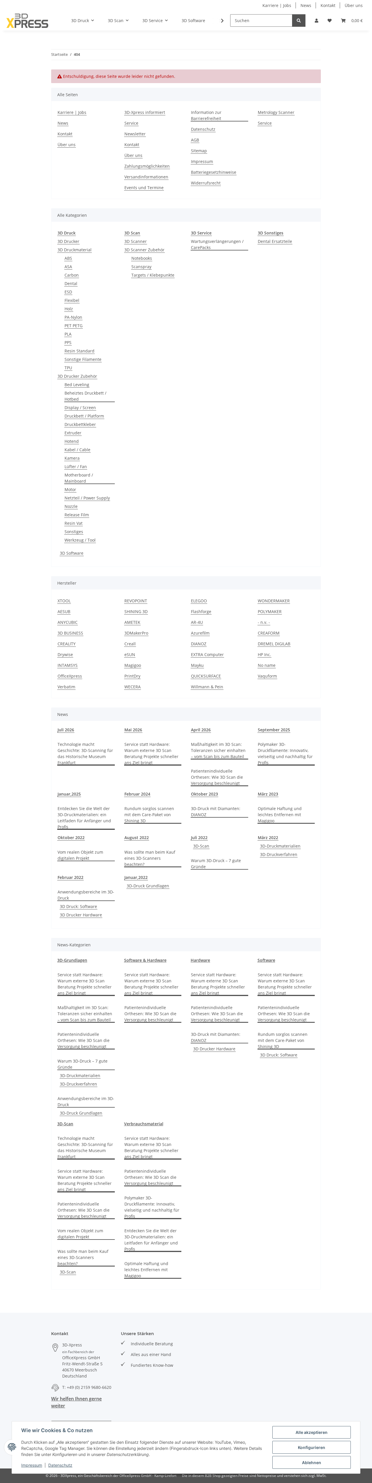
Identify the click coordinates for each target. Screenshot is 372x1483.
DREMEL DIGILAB (274, 643)
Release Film (77, 514)
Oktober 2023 (204, 794)
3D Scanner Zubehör (144, 249)
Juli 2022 (199, 837)
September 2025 (274, 729)
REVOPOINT (135, 600)
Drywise (65, 654)
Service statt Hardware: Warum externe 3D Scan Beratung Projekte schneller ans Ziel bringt (151, 753)
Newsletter (135, 134)
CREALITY (67, 643)
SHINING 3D (136, 611)
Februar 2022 (70, 877)
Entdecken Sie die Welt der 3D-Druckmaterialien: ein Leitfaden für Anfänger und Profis (84, 818)
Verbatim (66, 686)
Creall (130, 643)
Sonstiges (74, 531)
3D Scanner (135, 241)
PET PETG (74, 325)
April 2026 (201, 729)
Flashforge (201, 611)
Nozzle (71, 506)
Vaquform (267, 676)
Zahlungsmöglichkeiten (147, 166)
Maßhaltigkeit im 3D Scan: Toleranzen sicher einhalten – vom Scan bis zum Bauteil (218, 750)
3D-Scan (201, 846)
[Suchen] (298, 20)
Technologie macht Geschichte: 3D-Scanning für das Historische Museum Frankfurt (85, 753)
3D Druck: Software (78, 906)
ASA (68, 266)
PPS (68, 342)
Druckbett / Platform (84, 416)
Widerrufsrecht (206, 183)
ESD (68, 292)
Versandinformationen (146, 177)
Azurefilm (200, 633)
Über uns (354, 5)
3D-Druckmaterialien (280, 846)
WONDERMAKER (274, 600)
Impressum (31, 1465)
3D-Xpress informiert (144, 112)
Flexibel (72, 300)
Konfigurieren (311, 1447)
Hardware (200, 960)
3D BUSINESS (70, 633)
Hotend (72, 441)
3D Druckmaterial (75, 249)
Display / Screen (80, 407)
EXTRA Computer (207, 654)
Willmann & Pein (207, 686)
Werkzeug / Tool (80, 540)
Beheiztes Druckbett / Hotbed (85, 396)
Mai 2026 (133, 729)
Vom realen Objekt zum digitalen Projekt (80, 855)
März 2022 (268, 837)
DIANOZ (198, 643)
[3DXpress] (27, 21)
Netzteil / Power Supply (87, 498)
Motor (70, 489)
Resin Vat (74, 523)
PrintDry (132, 676)
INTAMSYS (68, 665)
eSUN (129, 654)
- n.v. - (264, 622)
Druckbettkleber (80, 424)
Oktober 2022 (71, 837)
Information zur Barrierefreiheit (206, 115)
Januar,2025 (69, 794)
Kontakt (328, 5)
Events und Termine (144, 187)
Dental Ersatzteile (275, 241)
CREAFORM (269, 633)
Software (266, 960)
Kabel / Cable (77, 449)
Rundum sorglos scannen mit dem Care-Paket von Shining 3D (149, 814)
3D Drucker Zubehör (77, 376)
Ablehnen (311, 1462)
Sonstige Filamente (83, 359)
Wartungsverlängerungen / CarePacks (217, 244)
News (306, 5)
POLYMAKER (270, 611)
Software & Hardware (145, 960)
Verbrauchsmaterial (143, 1123)
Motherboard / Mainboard (79, 478)
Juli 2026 (66, 729)
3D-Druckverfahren (278, 854)
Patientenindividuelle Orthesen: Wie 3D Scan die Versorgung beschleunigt (217, 777)
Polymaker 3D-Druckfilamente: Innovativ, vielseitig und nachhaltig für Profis (285, 753)
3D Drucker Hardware (81, 915)
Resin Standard (79, 351)
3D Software (71, 553)
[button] (316, 20)
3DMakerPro (136, 633)
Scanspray (141, 266)
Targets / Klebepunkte (152, 275)
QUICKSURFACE (206, 676)
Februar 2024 (137, 794)
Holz (69, 308)
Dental (71, 283)
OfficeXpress (70, 676)
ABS (68, 258)
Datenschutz (60, 1465)
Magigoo (132, 665)
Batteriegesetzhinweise (213, 172)
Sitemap (199, 150)
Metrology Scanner (276, 112)
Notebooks (141, 258)
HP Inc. (264, 654)
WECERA (132, 686)
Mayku (197, 665)
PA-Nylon (73, 317)
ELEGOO (199, 600)
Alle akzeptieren (312, 1432)
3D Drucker (68, 241)
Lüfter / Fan (76, 466)
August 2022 (136, 837)
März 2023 (268, 794)
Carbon (72, 275)
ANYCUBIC (68, 622)
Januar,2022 (136, 877)
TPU (68, 367)
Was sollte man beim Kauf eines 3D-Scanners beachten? (149, 858)
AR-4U (197, 622)
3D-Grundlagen (72, 960)
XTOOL (64, 600)
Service (131, 123)
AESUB (64, 611)
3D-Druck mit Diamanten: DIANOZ (215, 811)
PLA (68, 334)
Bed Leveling (77, 384)
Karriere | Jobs (276, 5)
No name (267, 665)
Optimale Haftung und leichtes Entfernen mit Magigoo (280, 814)
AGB (195, 140)
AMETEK (132, 622)
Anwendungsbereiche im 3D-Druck (86, 895)
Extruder (73, 433)
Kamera (72, 458)
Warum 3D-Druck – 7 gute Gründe (216, 863)
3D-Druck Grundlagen (148, 886)
